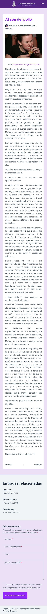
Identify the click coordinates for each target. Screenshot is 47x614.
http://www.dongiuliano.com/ (26, 64)
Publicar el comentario (15, 595)
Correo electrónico (13, 547)
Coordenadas (9, 509)
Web (6, 554)
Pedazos (7, 490)
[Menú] (43, 4)
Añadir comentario (13, 562)
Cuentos (8, 28)
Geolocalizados (10, 499)
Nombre (9, 539)
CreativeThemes (10, 611)
